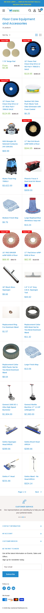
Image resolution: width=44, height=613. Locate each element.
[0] (39, 10)
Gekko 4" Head (8, 476)
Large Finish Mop (31, 365)
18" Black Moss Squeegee (8, 288)
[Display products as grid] (36, 35)
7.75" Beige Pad (8, 61)
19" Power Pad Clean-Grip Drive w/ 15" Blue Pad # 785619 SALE (10, 105)
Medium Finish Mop (10, 218)
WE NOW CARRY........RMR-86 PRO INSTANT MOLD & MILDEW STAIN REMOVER (22, 3)
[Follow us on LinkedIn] (13, 588)
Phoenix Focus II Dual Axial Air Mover (32, 180)
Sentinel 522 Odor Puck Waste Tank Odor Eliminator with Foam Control (32, 105)
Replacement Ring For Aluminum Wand (10, 326)
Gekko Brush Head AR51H (32, 443)
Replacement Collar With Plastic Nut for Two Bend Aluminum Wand (10, 369)
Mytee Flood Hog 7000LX (9, 180)
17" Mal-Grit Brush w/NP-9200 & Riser (32, 142)
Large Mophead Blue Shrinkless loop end (32, 219)
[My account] (34, 10)
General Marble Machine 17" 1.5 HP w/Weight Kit (32, 407)
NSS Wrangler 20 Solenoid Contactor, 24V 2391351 (10, 144)
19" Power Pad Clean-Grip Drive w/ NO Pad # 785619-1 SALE (32, 65)
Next (37, 492)
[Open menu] (3, 11)
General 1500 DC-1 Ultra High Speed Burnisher (10, 407)
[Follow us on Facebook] (4, 588)
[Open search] (29, 10)
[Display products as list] (40, 35)
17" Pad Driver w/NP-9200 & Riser (32, 254)
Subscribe (10, 574)
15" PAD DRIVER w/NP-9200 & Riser (10, 254)
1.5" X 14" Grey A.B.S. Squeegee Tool (31, 289)
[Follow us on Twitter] (9, 588)
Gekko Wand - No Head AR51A (31, 477)
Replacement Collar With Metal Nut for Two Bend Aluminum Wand (32, 329)
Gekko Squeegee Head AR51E (9, 443)
